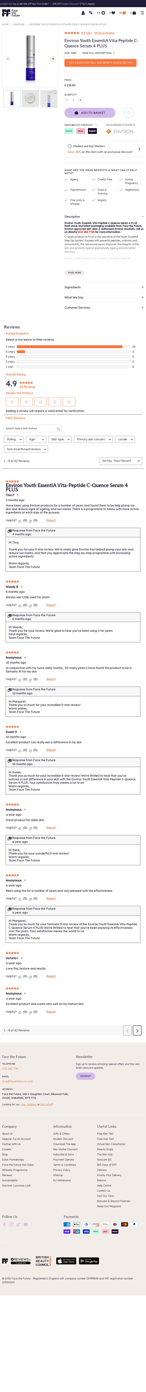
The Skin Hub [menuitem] (104, 1154)
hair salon (46, 1104)
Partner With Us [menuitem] (11, 1144)
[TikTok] (18, 1224)
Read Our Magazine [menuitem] (109, 1206)
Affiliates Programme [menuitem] (14, 1170)
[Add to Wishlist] (129, 113)
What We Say (73, 297)
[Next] (53, 59)
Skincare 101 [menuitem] (104, 1159)
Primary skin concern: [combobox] (91, 439)
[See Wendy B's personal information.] (21, 586)
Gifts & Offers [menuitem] (61, 1133)
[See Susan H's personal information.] (20, 731)
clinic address (28, 1104)
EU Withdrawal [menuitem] (62, 1180)
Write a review (104, 33)
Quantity (70, 94)
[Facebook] (4, 1224)
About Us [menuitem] (7, 1133)
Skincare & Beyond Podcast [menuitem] (113, 1201)
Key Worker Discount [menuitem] (65, 1149)
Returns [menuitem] (101, 1180)
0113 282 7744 (10, 1068)
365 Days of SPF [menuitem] (107, 1164)
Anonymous (14, 657)
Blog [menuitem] (4, 1154)
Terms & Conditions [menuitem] (64, 1164)
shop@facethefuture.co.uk (17, 1081)
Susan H (11, 731)
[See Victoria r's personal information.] (21, 958)
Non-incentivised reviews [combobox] (24, 449)
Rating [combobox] (11, 439)
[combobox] (125, 461)
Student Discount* (57, 4)
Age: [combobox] (32, 439)
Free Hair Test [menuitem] (105, 1139)
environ (19, 24)
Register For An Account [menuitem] (16, 1139)
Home (5, 24)
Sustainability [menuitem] (10, 1180)
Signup (85, 1076)
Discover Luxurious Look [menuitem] (16, 1185)
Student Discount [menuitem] (63, 1139)
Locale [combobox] (122, 439)
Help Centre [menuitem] (104, 1185)
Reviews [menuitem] (7, 1175)
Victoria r (12, 958)
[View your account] (83, 13)
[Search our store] (91, 13)
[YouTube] (26, 1224)
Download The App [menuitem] (64, 1144)
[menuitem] (4, 1224)
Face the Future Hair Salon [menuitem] (18, 1164)
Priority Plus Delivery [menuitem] (109, 1175)
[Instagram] (11, 1224)
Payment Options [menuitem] (63, 1159)
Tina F (10, 495)
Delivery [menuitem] (102, 1170)
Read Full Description (97, 53)
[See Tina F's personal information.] (17, 495)
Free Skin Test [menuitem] (105, 1133)
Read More (74, 272)
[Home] (5, 1261)
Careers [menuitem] (6, 1149)
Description (72, 216)
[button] (12, 402)
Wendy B (12, 586)
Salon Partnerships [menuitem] (13, 1159)
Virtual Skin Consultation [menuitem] (111, 1144)
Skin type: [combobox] (57, 439)
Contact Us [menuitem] (103, 1190)
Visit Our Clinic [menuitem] (105, 1196)
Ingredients (72, 287)
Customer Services (77, 307)
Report (51, 520)
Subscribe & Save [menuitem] (63, 1154)
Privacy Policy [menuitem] (61, 1170)
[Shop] (142, 13)
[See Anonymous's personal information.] (24, 657)
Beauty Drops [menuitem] (105, 1149)
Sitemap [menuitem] (58, 1175)
